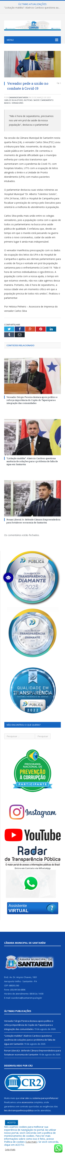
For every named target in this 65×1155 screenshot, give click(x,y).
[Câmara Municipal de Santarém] (32, 24)
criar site (24, 1098)
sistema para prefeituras (45, 1098)
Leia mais (31, 1141)
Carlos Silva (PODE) (13, 100)
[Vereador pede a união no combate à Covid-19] (32, 65)
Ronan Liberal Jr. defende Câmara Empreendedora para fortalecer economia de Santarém (33, 521)
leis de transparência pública (19, 1110)
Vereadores (17, 103)
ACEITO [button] (11, 1122)
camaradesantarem (18, 97)
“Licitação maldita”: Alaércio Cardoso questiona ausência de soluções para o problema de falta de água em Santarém (33, 7)
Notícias (28, 100)
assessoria (27, 1102)
